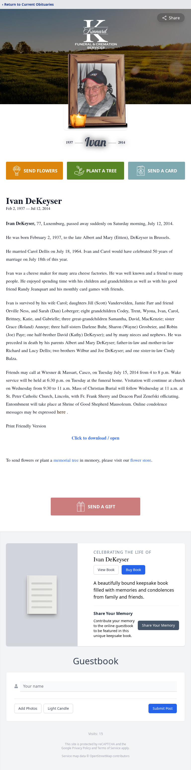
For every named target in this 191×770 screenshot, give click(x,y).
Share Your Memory (158, 625)
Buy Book (133, 569)
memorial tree (66, 460)
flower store (140, 460)
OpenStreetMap (101, 756)
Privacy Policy (81, 748)
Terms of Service (109, 748)
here (62, 411)
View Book (106, 569)
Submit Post (163, 708)
